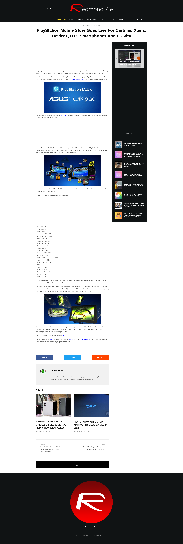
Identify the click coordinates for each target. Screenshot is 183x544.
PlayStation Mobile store (76, 79)
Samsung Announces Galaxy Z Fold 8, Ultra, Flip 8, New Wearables (51, 424)
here (64, 335)
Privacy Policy (97, 531)
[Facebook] (41, 8)
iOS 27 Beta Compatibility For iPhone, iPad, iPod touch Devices (134, 165)
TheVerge (63, 115)
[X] (44, 8)
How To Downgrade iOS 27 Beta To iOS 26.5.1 (133, 144)
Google (80, 19)
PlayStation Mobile (63, 349)
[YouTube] (50, 8)
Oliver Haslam (40, 431)
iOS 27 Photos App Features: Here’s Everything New (134, 195)
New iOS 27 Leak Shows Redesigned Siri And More (133, 174)
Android (44, 349)
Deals (121, 19)
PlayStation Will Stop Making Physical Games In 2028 (90, 424)
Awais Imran (86, 25)
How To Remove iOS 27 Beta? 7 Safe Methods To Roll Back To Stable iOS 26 (133, 215)
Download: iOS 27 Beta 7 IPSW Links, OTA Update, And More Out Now (134, 205)
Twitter (51, 339)
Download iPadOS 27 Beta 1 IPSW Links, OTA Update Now (133, 185)
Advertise (84, 531)
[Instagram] (47, 8)
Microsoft (91, 19)
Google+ (71, 339)
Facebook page (85, 339)
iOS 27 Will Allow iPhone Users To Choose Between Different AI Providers (133, 155)
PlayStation (52, 349)
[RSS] (138, 19)
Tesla (102, 19)
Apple (70, 19)
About (75, 531)
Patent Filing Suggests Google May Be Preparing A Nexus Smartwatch (94, 447)
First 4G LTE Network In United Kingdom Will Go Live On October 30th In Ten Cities (50, 448)
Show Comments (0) (71, 465)
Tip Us (108, 531)
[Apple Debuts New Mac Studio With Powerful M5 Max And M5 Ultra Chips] (129, 58)
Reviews (112, 19)
